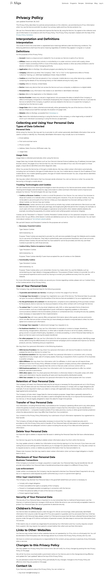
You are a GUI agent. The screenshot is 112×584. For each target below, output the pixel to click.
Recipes (81, 3)
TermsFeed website (39, 219)
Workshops (89, 3)
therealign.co (53, 113)
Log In (101, 3)
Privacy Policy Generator (24, 35)
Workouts (65, 3)
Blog (96, 3)
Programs (73, 3)
